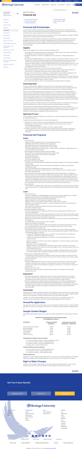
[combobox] (66, 10)
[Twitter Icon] (46, 436)
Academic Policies (6, 38)
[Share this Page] (74, 12)
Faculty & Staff (68, 0)
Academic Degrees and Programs (9, 43)
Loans (55, 23)
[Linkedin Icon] (43, 436)
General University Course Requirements (8, 46)
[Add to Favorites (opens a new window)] (73, 12)
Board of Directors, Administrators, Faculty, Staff (10, 61)
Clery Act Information (47, 411)
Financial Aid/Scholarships (31, 19)
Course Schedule (64, 428)
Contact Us (6, 0)
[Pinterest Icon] (50, 436)
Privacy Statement (25, 442)
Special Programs (6, 55)
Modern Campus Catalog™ (51, 448)
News (50, 0)
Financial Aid (6, 30)
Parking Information (29, 416)
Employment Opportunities (42, 442)
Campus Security (28, 415)
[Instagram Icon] (40, 436)
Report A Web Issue (68, 442)
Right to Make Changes (59, 21)
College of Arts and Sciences (8, 50)
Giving (55, 0)
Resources (76, 0)
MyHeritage (63, 418)
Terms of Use (13, 442)
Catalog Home (6, 19)
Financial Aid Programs (30, 21)
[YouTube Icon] (36, 436)
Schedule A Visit (64, 413)
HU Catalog (63, 423)
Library (62, 415)
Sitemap (56, 442)
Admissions (5, 27)
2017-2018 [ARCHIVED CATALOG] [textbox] (59, 10)
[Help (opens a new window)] (78, 12)
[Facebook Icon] (33, 436)
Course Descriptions (7, 57)
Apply (62, 411)
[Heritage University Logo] (41, 407)
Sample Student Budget (59, 19)
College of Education (7, 52)
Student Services (6, 35)
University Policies (46, 413)
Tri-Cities (9, 413)
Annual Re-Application (30, 23)
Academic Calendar (7, 25)
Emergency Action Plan (29, 413)
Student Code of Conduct (8, 40)
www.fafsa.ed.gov (62, 124)
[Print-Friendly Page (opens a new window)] (76, 12)
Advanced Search (7, 15)
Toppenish (9, 411)
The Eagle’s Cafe (64, 426)
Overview (27, 411)
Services (26, 418)
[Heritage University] (13, 5)
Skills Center (63, 424)
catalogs (28, 448)
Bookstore (63, 416)
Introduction (5, 22)
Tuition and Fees (6, 32)
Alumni (60, 0)
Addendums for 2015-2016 (8, 64)
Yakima (8, 415)
